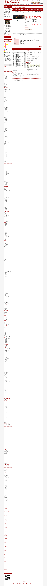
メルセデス (5, 187)
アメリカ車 (5, 223)
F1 (4, 188)
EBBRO (5, 143)
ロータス (5, 106)
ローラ (5, 132)
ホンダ (5, 69)
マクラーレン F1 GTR (7, 271)
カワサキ (5, 155)
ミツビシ (5, 99)
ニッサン (5, 68)
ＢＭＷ (5, 149)
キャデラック (6, 561)
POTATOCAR (6, 466)
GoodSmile (6, 344)
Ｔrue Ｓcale (6, 211)
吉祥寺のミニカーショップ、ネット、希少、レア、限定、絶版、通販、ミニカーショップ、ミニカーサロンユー (17, 4)
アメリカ (5, 96)
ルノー (5, 101)
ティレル (5, 214)
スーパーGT (6, 512)
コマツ (5, 129)
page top (40, 46)
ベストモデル (6, 304)
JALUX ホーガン (6, 421)
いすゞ (5, 335)
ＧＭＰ (5, 447)
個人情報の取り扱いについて (18, 581)
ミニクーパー (6, 112)
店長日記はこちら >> (7, 34)
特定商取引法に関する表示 (26, 581)
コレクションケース (7, 474)
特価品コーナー (6, 66)
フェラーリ (5, 91)
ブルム (5, 153)
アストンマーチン (6, 81)
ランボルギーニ (6, 217)
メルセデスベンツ (6, 173)
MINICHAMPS (6, 186)
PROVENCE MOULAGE (7, 462)
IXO (5, 347)
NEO (5, 222)
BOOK (5, 117)
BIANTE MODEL (6, 310)
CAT (5, 401)
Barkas (5, 370)
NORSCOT (5, 400)
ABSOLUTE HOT (6, 423)
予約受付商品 (6, 87)
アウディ (5, 83)
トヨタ (5, 92)
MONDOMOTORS (6, 389)
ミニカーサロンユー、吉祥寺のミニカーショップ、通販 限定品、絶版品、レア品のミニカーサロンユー (17, 0)
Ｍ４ (5, 219)
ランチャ (5, 73)
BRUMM (5, 320)
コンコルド (5, 152)
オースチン (5, 119)
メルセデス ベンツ (7, 77)
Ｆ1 (4, 314)
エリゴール (5, 476)
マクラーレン (6, 111)
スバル (5, 294)
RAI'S (5, 162)
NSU (5, 131)
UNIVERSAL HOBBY (7, 398)
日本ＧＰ (5, 527)
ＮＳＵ (5, 376)
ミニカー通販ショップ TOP (16, 7)
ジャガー (5, 151)
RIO (5, 405)
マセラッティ (6, 110)
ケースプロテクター (7, 500)
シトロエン (5, 100)
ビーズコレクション (7, 464)
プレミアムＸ (6, 379)
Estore (26, 582)
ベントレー (5, 227)
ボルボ (5, 126)
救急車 (5, 331)
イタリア (5, 120)
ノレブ (5, 449)
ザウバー (5, 175)
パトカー (5, 76)
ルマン (5, 557)
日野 (5, 248)
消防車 (5, 122)
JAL (5, 422)
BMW (5, 86)
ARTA (5, 246)
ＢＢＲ (5, 425)
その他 (5, 472)
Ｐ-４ (5, 238)
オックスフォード (6, 325)
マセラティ (5, 359)
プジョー (5, 118)
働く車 (5, 375)
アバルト (5, 130)
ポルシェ (5, 84)
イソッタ (5, 408)
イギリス (5, 121)
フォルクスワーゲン (7, 107)
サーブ (5, 226)
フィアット (5, 82)
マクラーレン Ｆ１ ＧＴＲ (7, 79)
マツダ (5, 97)
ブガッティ (5, 108)
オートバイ (5, 196)
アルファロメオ (6, 78)
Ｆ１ (5, 85)
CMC (5, 337)
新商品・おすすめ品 (7, 135)
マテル (5, 315)
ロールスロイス (6, 115)
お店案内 (32, 581)
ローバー (5, 127)
